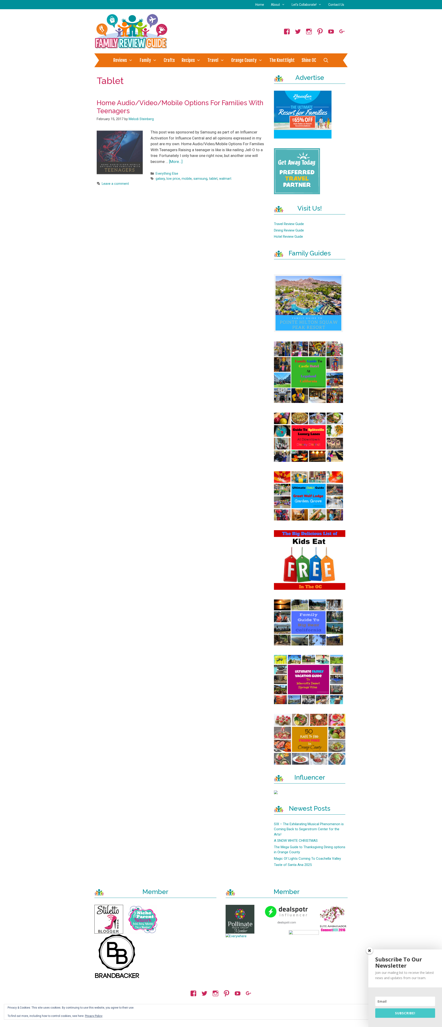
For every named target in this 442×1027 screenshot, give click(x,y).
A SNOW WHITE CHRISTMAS (296, 841)
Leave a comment (115, 184)
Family (145, 60)
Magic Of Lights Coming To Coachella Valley (307, 858)
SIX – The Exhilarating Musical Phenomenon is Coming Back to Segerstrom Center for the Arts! (309, 829)
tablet (213, 179)
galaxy (160, 179)
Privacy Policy (93, 1016)
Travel (212, 60)
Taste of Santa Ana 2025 (293, 865)
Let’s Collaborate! (304, 4)
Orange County (244, 60)
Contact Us (336, 4)
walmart (225, 179)
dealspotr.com (286, 922)
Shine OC (309, 60)
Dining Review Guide (289, 230)
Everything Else (167, 174)
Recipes (188, 60)
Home (259, 4)
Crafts (169, 60)
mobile (187, 179)
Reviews (120, 60)
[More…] (176, 161)
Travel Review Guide (289, 224)
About (275, 4)
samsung (200, 179)
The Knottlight (282, 60)
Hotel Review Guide (288, 236)
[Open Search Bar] (326, 60)
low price (173, 179)
